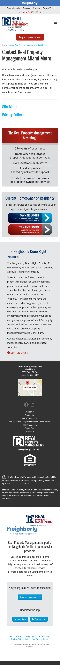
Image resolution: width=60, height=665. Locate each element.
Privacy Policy (30, 636)
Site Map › (9, 107)
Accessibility (44, 636)
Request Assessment (30, 37)
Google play (40, 619)
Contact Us (29, 415)
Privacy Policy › (13, 115)
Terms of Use (15, 636)
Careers (29, 412)
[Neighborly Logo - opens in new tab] (31, 530)
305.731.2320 (34, 12)
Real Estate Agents (29, 418)
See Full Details (20, 352)
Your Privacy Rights (40, 639)
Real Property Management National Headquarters (29, 422)
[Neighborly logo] (30, 3)
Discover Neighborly (29, 597)
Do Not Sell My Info (20, 639)
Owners (36, 8)
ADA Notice (25, 483)
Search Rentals (13, 8)
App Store (21, 619)
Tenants (26, 8)
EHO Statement (29, 425)
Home (4, 45)
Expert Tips (48, 8)
